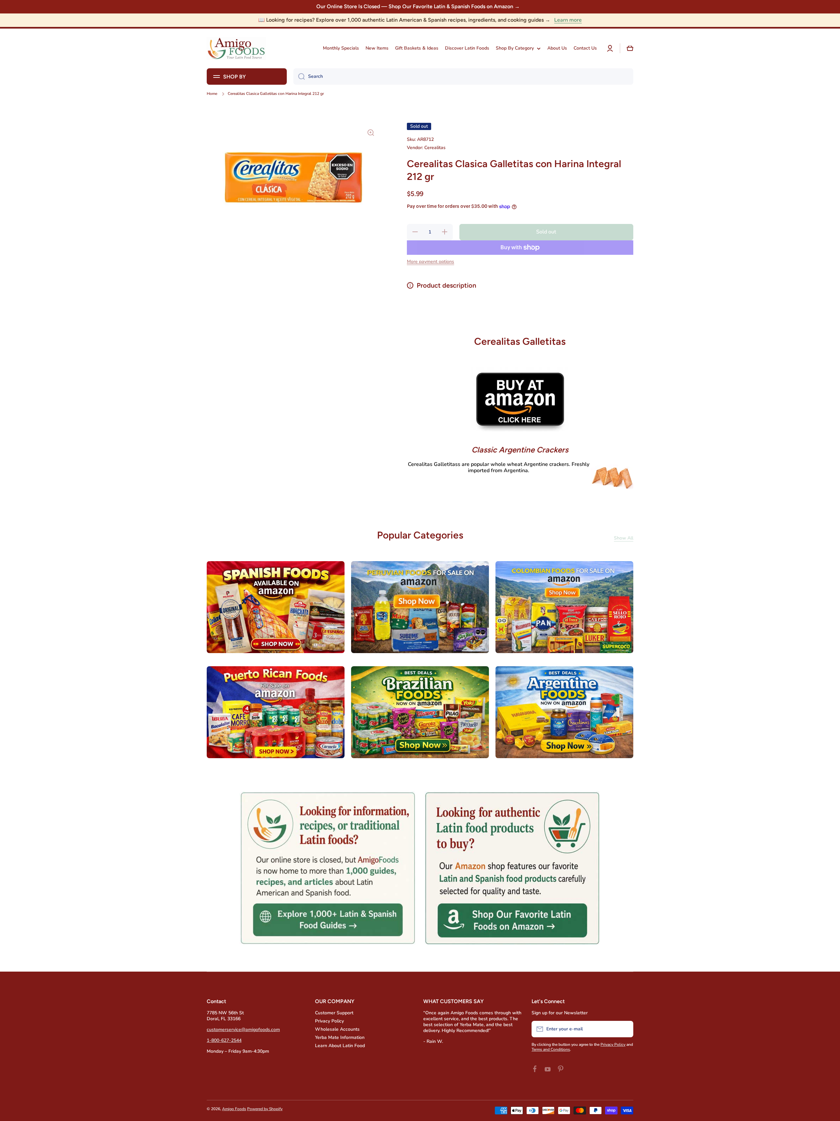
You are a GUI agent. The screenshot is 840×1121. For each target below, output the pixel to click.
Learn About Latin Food (340, 1046)
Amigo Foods (234, 1108)
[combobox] (463, 76)
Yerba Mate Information (340, 1037)
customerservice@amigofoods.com (243, 1029)
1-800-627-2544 (224, 1040)
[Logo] (236, 48)
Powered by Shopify (265, 1108)
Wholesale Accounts (337, 1029)
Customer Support (334, 1013)
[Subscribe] (625, 1029)
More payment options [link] (430, 262)
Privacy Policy (329, 1021)
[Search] (299, 76)
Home (212, 93)
